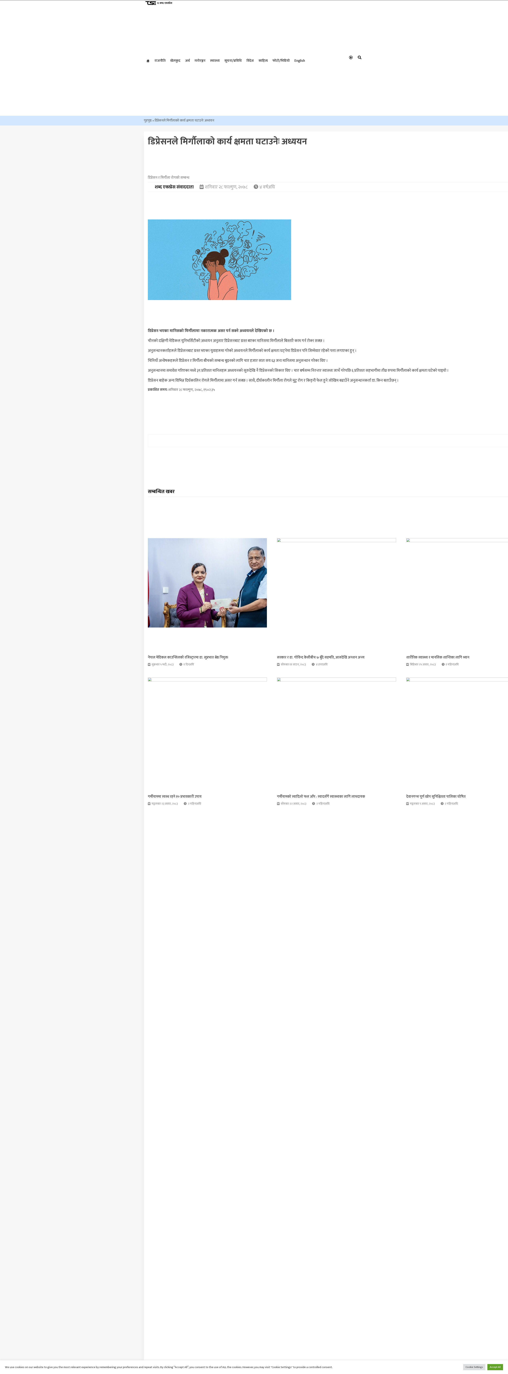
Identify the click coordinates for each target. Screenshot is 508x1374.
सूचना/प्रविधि (233, 61)
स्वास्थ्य (215, 61)
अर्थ (187, 61)
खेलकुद (175, 61)
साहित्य (263, 61)
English (299, 61)
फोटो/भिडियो (281, 61)
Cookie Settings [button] (474, 1367)
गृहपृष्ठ (148, 121)
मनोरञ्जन (200, 61)
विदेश (250, 61)
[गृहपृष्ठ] (148, 61)
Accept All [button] (495, 1367)
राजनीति (160, 61)
